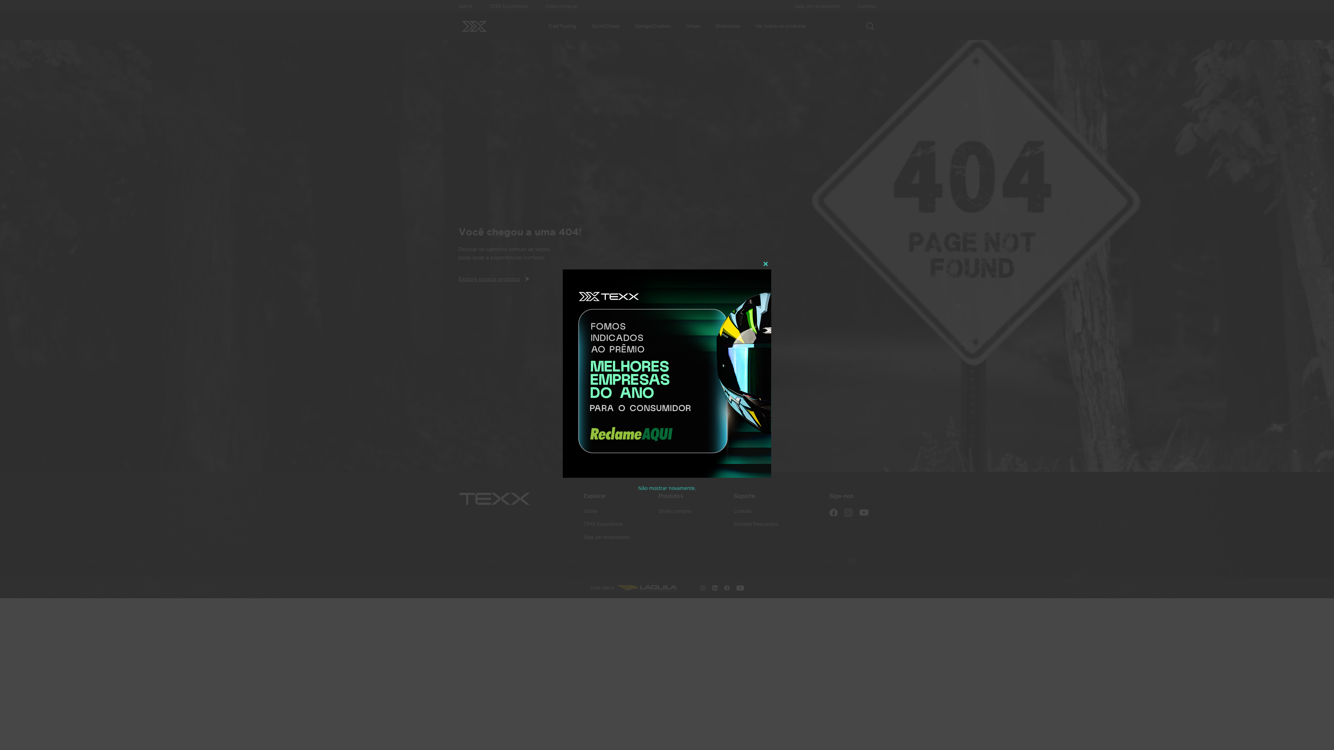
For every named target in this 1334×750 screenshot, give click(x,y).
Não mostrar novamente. (667, 488)
